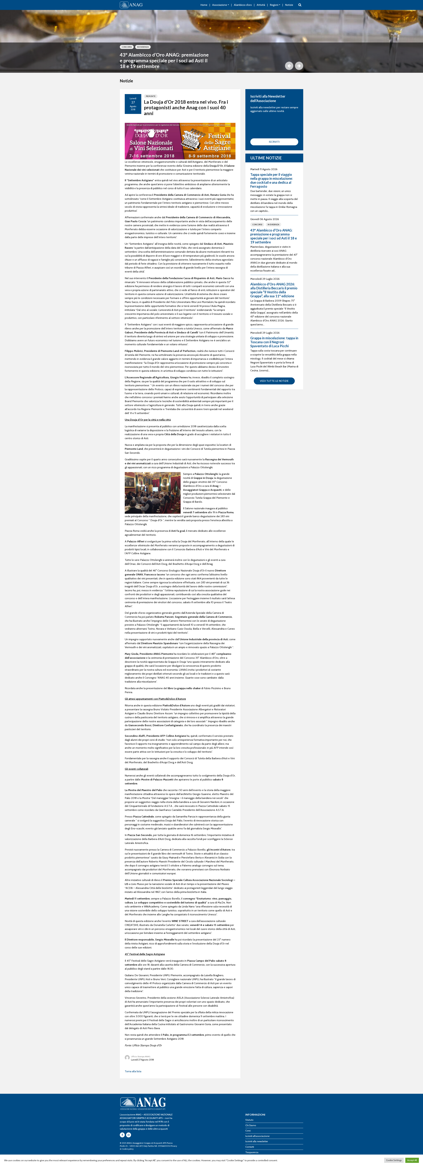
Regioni (274, 4)
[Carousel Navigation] (211, 66)
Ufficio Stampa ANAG (140, 1056)
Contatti (249, 1146)
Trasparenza (251, 1152)
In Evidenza (143, 47)
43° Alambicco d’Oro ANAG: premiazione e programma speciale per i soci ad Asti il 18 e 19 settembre (164, 60)
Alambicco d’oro (243, 4)
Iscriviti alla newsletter (256, 1141)
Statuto (249, 1119)
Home (203, 4)
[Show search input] (300, 5)
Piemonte (150, 96)
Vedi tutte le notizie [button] (274, 380)
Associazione (219, 4)
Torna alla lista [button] (133, 1071)
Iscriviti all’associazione (257, 1136)
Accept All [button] (412, 1160)
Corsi (248, 1130)
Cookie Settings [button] (394, 1160)
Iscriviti (274, 141)
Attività (261, 4)
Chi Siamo (250, 1125)
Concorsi (127, 47)
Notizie (289, 4)
